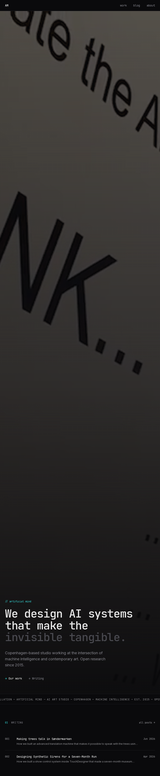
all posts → (147, 722)
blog (136, 5)
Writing (36, 678)
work (123, 5)
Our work (13, 678)
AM (7, 5)
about (151, 5)
